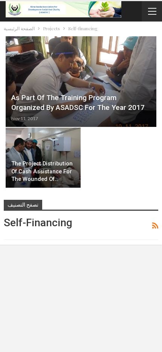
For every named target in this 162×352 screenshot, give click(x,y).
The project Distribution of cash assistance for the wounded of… (42, 171)
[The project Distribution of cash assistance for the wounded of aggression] (43, 157)
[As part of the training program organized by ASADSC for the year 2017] (81, 81)
